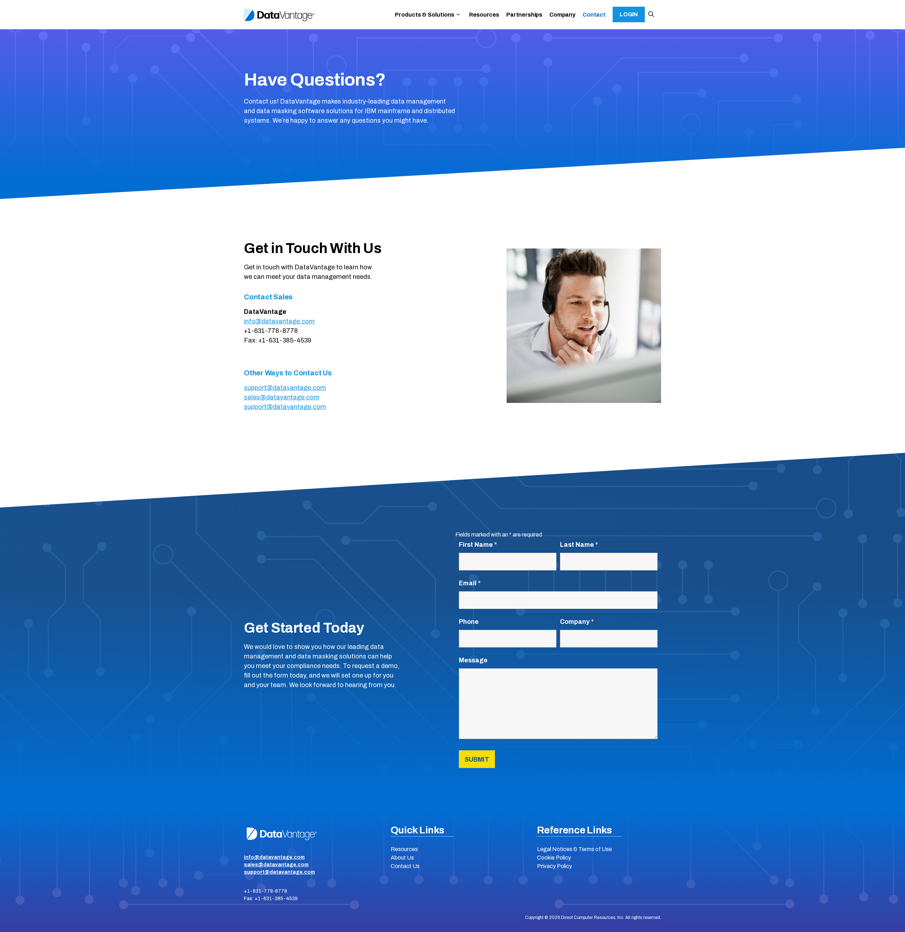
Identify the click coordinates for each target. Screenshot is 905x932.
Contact (594, 15)
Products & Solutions (424, 15)
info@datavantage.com (279, 321)
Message (473, 660)
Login (629, 14)
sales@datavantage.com (281, 397)
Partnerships (524, 15)
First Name (478, 544)
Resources (484, 15)
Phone (469, 621)
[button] (651, 14)
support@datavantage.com (285, 387)
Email (469, 583)
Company (562, 15)
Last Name (579, 544)
